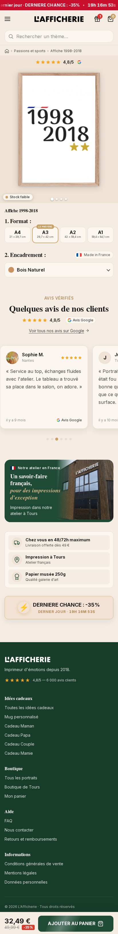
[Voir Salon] (66, 199)
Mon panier (15, 796)
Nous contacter (19, 829)
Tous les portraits (21, 777)
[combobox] (59, 36)
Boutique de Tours (22, 786)
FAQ (8, 820)
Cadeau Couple (19, 744)
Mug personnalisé (21, 716)
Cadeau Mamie (19, 753)
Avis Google (79, 62)
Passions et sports (30, 51)
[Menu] (7, 19)
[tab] (47, 439)
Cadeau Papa (17, 735)
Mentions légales (21, 872)
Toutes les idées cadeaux (29, 707)
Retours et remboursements (31, 839)
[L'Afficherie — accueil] (59, 19)
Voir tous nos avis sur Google (56, 330)
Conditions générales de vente (34, 863)
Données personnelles (26, 882)
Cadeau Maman (19, 725)
